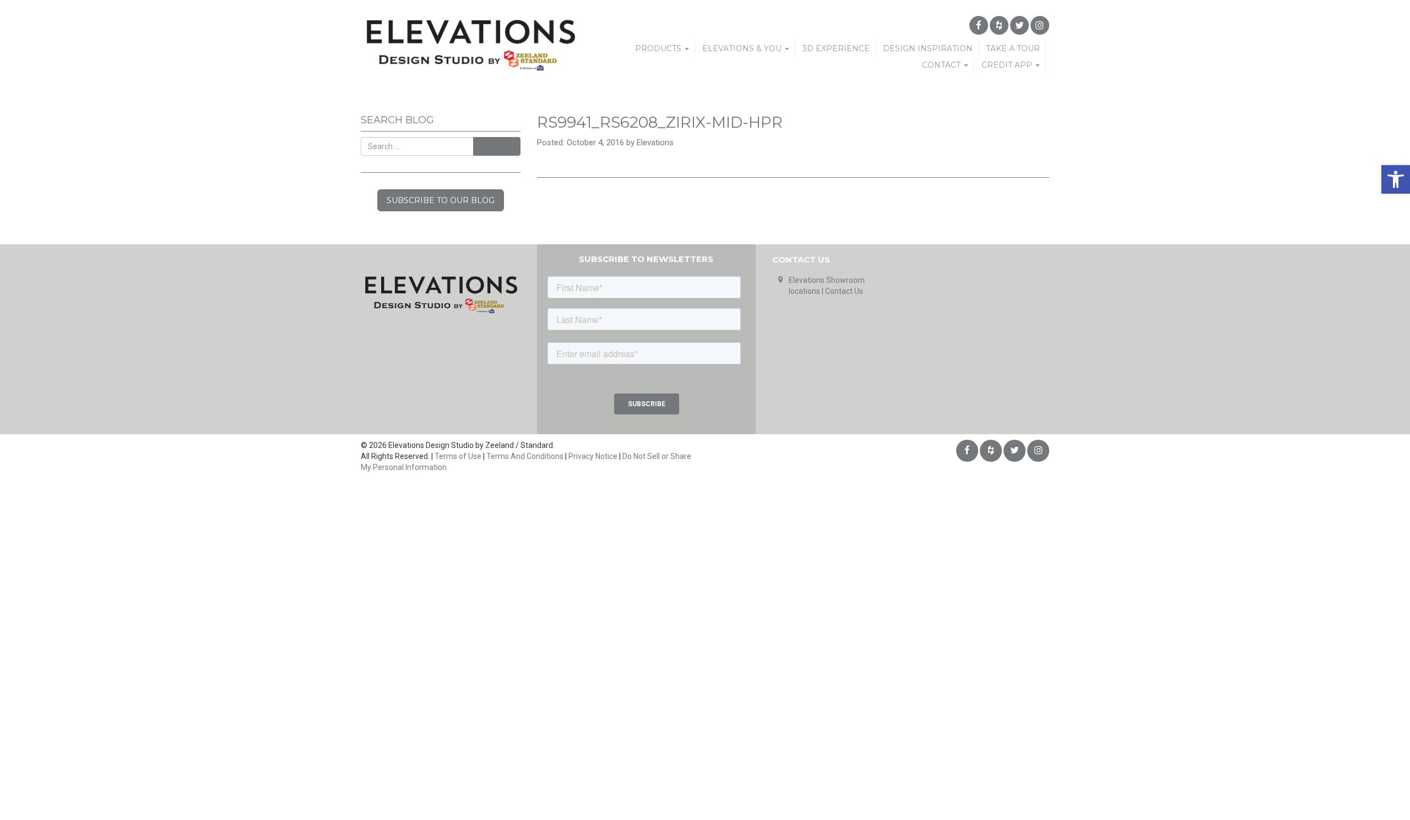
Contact (942, 65)
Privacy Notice (592, 456)
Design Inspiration (928, 48)
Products (659, 48)
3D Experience (836, 48)
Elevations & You (743, 48)
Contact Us (844, 291)
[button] (1395, 179)
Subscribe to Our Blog (441, 200)
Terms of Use (458, 456)
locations (804, 291)
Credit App (1007, 65)
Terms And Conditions (524, 456)
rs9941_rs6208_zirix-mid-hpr (660, 122)
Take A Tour (1013, 48)
